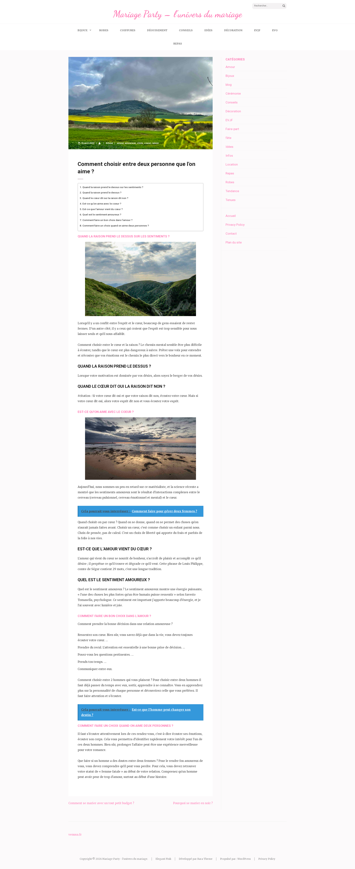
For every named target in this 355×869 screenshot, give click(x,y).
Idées (208, 30)
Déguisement (157, 30)
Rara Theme (204, 859)
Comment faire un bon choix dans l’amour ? (107, 220)
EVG (275, 30)
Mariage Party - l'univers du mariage (124, 859)
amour (120, 143)
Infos (229, 155)
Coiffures (127, 30)
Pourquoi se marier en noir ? (193, 803)
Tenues (231, 200)
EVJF (257, 30)
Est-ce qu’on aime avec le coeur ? (101, 203)
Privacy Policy (235, 224)
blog (229, 84)
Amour (109, 143)
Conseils (186, 30)
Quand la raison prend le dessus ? (101, 192)
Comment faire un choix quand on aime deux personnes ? (115, 225)
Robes (103, 30)
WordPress (244, 859)
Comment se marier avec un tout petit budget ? (101, 803)
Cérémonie (233, 93)
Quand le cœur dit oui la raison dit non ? (105, 198)
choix (140, 143)
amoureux (130, 143)
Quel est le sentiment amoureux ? (101, 214)
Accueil (231, 216)
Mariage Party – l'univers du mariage (177, 14)
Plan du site (234, 242)
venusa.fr (75, 834)
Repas (177, 43)
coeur (147, 143)
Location (232, 164)
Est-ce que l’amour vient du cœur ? (102, 209)
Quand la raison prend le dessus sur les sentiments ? (112, 187)
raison (155, 143)
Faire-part (232, 129)
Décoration (233, 30)
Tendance (232, 191)
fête (228, 138)
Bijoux (82, 30)
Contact (231, 233)
